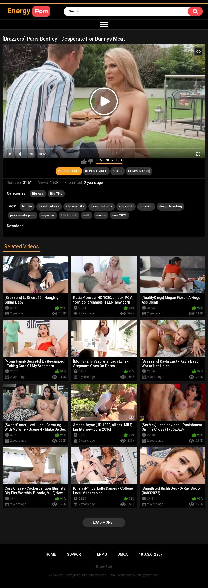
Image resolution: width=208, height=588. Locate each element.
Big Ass (38, 193)
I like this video (84, 161)
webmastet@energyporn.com (138, 575)
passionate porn (22, 215)
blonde (27, 206)
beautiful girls (101, 206)
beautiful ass (49, 206)
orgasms (48, 215)
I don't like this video (90, 161)
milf (86, 215)
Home (51, 554)
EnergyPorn (72, 575)
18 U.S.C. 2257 (150, 554)
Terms (101, 554)
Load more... (104, 522)
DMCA (123, 554)
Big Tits (56, 193)
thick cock (69, 215)
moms (101, 215)
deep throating (170, 206)
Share (118, 171)
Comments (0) (139, 171)
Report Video (96, 171)
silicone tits (75, 206)
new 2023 (119, 215)
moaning (146, 206)
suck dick (126, 206)
